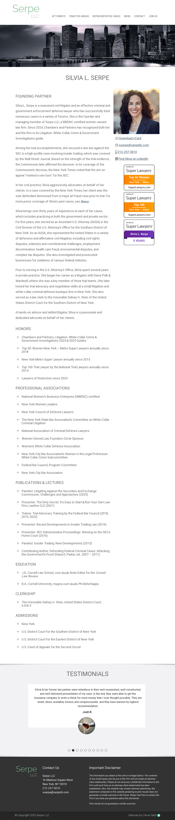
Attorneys (59, 16)
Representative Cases (106, 16)
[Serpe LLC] (26, 771)
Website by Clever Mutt (143, 815)
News (127, 16)
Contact (139, 16)
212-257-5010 (127, 152)
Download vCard (130, 138)
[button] (69, 750)
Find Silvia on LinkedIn (133, 159)
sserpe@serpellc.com (134, 145)
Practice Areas (79, 16)
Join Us (153, 16)
